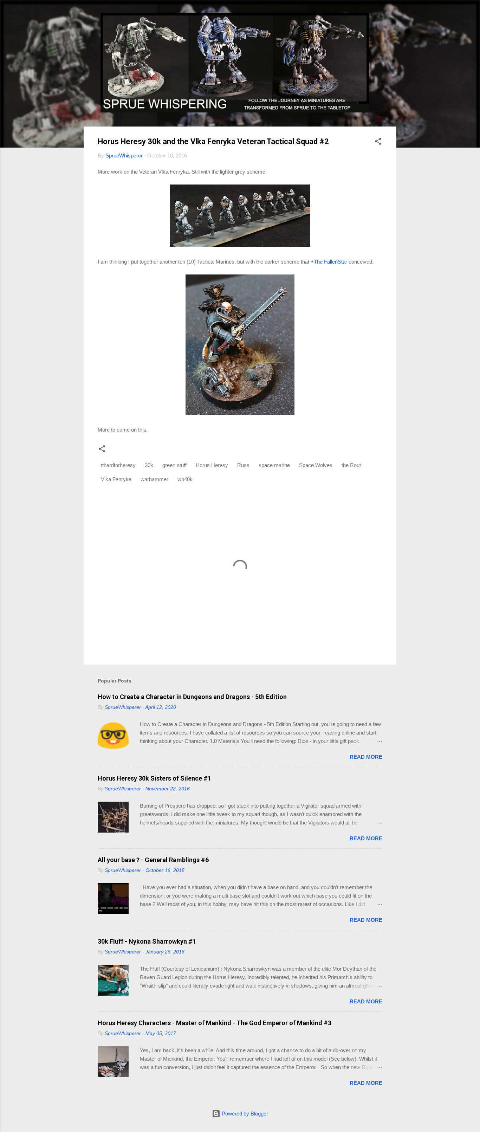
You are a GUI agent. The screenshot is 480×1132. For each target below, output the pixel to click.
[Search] (392, 19)
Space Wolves (315, 465)
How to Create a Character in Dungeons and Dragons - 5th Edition (192, 696)
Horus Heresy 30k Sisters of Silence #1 (154, 778)
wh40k (185, 479)
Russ (243, 465)
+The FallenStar (329, 262)
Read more (366, 757)
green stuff (174, 465)
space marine (274, 465)
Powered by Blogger (244, 1114)
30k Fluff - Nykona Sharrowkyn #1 (147, 941)
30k (149, 465)
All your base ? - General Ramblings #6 (153, 859)
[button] (378, 142)
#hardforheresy (118, 465)
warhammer (154, 479)
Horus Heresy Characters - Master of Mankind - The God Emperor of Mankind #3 (214, 1023)
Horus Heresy (212, 465)
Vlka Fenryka (116, 479)
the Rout (351, 465)
